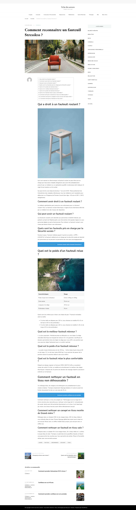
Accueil (90, 104)
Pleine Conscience (93, 68)
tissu (69, 442)
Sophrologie (92, 87)
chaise (40, 442)
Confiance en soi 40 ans (45, 482)
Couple (30, 14)
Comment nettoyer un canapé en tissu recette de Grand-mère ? (56, 96)
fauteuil (47, 442)
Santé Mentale (81, 14)
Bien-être (104, 14)
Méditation (71, 14)
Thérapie (91, 14)
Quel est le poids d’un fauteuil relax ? (49, 87)
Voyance (90, 95)
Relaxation (91, 76)
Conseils (38, 14)
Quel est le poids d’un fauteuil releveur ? (50, 91)
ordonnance (54, 442)
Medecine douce (93, 61)
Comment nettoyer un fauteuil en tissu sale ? (51, 98)
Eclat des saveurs (68, 7)
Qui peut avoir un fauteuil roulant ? (48, 83)
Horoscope (91, 57)
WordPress (84, 507)
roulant (63, 442)
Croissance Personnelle (50, 14)
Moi (98, 14)
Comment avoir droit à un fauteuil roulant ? (50, 81)
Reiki (89, 72)
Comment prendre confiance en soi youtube (52, 494)
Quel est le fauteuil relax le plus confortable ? (51, 92)
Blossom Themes (70, 507)
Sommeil (90, 83)
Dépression (62, 14)
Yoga (89, 98)
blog (89, 38)
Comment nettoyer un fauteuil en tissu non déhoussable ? (54, 94)
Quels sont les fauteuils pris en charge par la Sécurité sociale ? (55, 85)
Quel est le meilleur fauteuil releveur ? (49, 89)
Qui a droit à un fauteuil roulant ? (48, 79)
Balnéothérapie (93, 30)
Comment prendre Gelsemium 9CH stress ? (52, 471)
